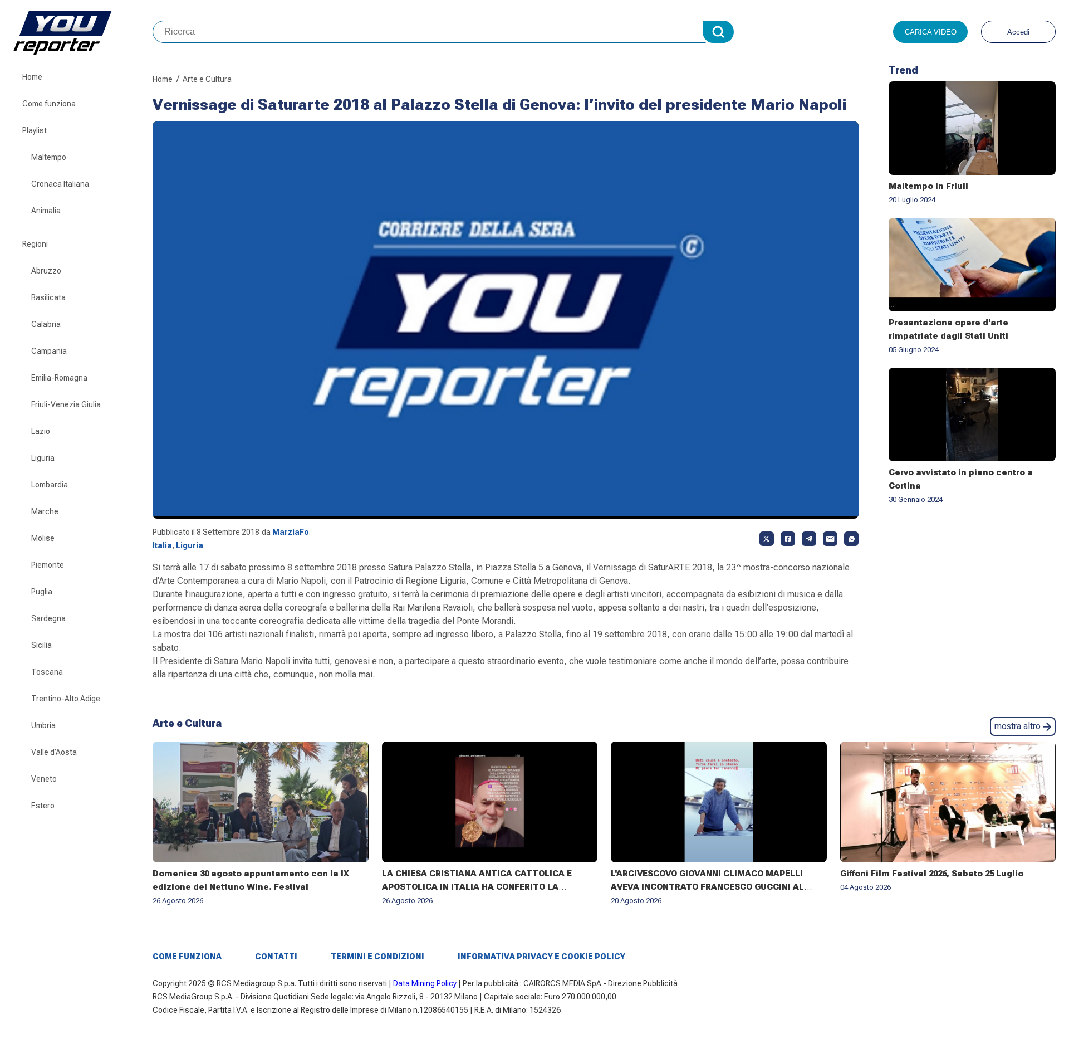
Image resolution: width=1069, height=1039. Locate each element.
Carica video (931, 32)
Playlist (34, 130)
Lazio (40, 431)
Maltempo (48, 157)
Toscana (47, 671)
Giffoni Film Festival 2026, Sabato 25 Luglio (931, 874)
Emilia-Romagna (59, 377)
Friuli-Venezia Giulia (66, 404)
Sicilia (41, 645)
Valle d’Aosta (54, 752)
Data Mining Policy (425, 983)
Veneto (44, 778)
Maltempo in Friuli (928, 186)
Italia (162, 545)
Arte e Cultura (207, 79)
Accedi (1018, 32)
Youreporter (83, 32)
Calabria (46, 324)
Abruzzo (46, 270)
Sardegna (48, 618)
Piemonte (47, 564)
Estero (43, 805)
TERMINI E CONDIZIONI (377, 956)
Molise (43, 538)
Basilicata (48, 297)
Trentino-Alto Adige (65, 698)
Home (32, 76)
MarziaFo (290, 532)
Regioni (35, 244)
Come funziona (49, 103)
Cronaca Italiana (60, 183)
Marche (44, 511)
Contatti (276, 956)
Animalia (46, 210)
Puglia (41, 591)
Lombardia (49, 484)
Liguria (43, 457)
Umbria (43, 725)
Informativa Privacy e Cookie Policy (541, 956)
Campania (49, 351)
